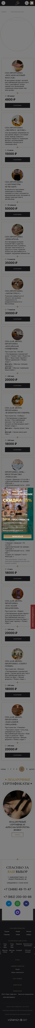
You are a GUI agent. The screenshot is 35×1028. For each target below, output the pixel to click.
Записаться (17, 536)
